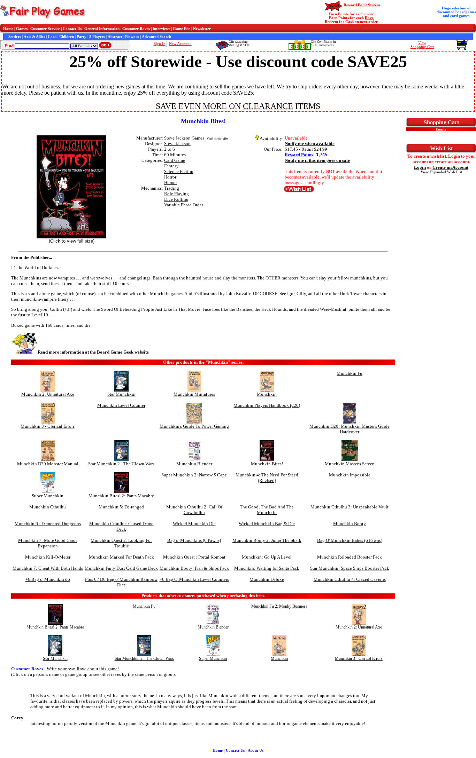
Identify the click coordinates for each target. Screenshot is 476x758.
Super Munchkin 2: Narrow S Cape (194, 474)
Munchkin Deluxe (266, 579)
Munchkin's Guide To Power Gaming (194, 426)
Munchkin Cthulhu (47, 507)
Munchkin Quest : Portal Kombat (194, 557)
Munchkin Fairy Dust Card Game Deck (121, 568)
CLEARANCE (268, 106)
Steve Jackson (177, 143)
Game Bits (181, 29)
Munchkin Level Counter (121, 405)
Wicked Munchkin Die (194, 523)
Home (8, 29)
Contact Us (72, 29)
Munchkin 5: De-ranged (121, 507)
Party (81, 37)
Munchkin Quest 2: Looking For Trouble (121, 543)
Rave (369, 18)
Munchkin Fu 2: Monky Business (279, 606)
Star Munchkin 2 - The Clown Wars (121, 463)
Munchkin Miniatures (194, 394)
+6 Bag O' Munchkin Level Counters (194, 579)
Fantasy (171, 165)
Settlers (14, 37)
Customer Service (45, 29)
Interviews (161, 29)
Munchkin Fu (349, 373)
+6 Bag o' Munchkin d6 (47, 579)
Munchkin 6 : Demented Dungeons (48, 523)
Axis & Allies (34, 37)
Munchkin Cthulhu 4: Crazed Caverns (350, 579)
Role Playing (176, 193)
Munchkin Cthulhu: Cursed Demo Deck (121, 526)
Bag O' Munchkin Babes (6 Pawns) (349, 540)
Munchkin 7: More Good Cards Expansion (47, 543)
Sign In (160, 44)
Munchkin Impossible (349, 474)
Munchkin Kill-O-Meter (47, 557)
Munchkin (267, 394)
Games (22, 29)
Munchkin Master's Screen (350, 463)
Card (52, 37)
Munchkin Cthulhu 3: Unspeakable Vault (349, 507)
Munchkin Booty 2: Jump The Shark (266, 540)
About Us (255, 750)
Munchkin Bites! (267, 463)
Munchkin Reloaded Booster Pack (349, 557)
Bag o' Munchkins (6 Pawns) (194, 540)
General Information (102, 29)
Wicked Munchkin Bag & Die (267, 523)
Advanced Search (156, 37)
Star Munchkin (121, 394)
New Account (180, 44)
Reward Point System (362, 5)
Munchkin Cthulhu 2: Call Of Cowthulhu (194, 509)
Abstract (115, 37)
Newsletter (202, 29)
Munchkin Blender (194, 463)
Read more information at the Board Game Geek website (93, 352)
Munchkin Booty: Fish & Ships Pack (194, 568)
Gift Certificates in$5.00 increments (323, 43)
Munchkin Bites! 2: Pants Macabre (121, 495)
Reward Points (299, 154)
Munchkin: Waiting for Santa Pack (266, 568)
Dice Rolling (176, 199)
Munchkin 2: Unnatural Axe (47, 394)
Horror (170, 177)
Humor (170, 182)
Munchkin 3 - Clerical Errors (48, 426)
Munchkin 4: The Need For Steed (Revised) (267, 477)
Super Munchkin (47, 495)
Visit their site (217, 138)
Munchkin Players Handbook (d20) (266, 405)
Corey (17, 717)
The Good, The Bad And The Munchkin (267, 509)
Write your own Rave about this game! (83, 668)
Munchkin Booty (349, 523)
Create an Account (450, 167)
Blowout (132, 37)
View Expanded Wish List (441, 172)
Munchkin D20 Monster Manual (47, 463)
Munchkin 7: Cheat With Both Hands (48, 568)
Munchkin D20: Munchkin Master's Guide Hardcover (349, 429)
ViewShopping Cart (422, 45)
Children (66, 37)
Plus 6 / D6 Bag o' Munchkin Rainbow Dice (121, 582)
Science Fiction (178, 171)
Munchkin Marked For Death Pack (121, 557)
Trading (171, 188)
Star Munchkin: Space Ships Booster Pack (349, 568)
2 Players (97, 37)
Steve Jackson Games (184, 138)
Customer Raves (136, 29)
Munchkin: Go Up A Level (267, 557)
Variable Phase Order (183, 204)
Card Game (174, 160)
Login (420, 167)
